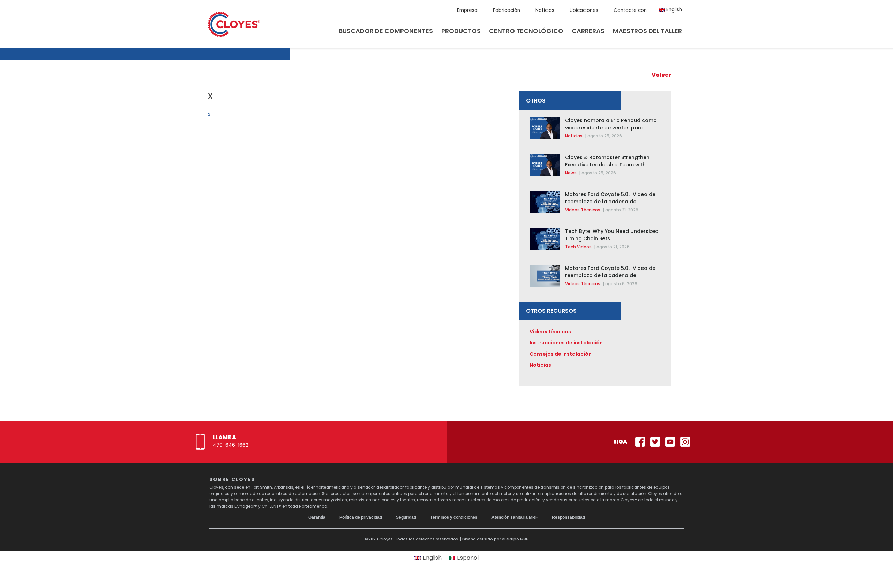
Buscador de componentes (386, 30)
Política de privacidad (360, 517)
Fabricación (506, 10)
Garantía (316, 517)
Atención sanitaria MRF (514, 517)
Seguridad (406, 517)
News (571, 173)
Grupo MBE (517, 539)
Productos (461, 30)
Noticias (544, 10)
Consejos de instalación (561, 353)
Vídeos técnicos (582, 210)
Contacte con (630, 10)
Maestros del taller (647, 30)
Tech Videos (578, 247)
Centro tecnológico (526, 30)
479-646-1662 (230, 444)
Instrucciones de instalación (566, 342)
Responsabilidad (568, 517)
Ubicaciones (584, 10)
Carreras (588, 30)
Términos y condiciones (454, 517)
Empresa (467, 10)
